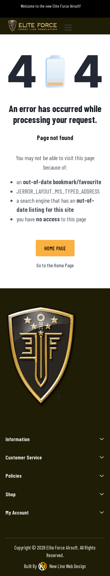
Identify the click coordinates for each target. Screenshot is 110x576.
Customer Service (24, 457)
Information (18, 439)
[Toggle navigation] (70, 26)
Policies (14, 475)
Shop (11, 494)
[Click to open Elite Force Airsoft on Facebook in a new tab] (47, 423)
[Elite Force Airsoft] (32, 26)
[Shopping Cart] (99, 12)
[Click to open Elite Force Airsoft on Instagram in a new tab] (32, 423)
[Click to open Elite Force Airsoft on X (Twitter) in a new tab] (62, 423)
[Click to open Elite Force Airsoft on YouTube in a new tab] (78, 423)
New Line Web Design (68, 566)
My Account (17, 512)
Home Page (55, 248)
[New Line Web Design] (43, 566)
